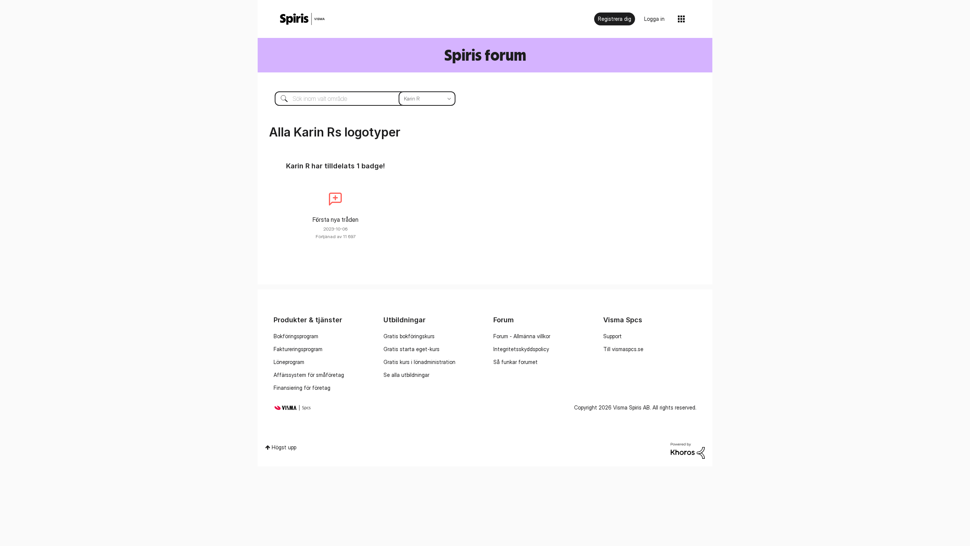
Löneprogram (289, 362)
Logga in (654, 19)
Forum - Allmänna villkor (521, 336)
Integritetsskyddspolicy (521, 349)
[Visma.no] (302, 19)
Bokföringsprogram (296, 336)
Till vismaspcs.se (623, 349)
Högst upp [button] (284, 447)
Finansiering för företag (302, 387)
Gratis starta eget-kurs (411, 349)
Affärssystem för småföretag (309, 375)
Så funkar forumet (515, 362)
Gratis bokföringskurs (409, 336)
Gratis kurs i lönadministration (419, 362)
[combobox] (359, 98)
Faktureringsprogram (298, 349)
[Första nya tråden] (335, 199)
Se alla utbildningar (406, 375)
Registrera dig (614, 19)
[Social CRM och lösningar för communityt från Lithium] (688, 450)
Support (612, 336)
